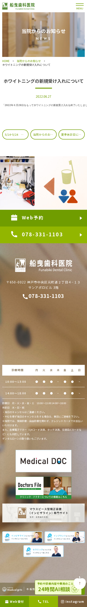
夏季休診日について (73, 134)
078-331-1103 (46, 295)
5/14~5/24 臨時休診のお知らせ (17, 134)
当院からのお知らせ (29, 61)
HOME (6, 61)
